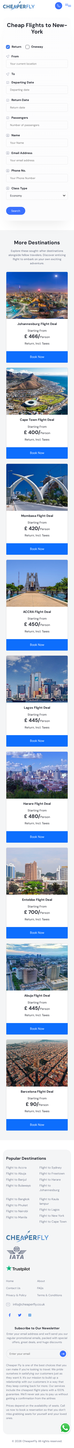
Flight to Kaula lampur (49, 1201)
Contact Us (13, 1288)
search (15, 211)
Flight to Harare (50, 1180)
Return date (20, 100)
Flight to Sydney (50, 1168)
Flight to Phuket (17, 1205)
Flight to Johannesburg (49, 1188)
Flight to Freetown (52, 1173)
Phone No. (18, 171)
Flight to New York (51, 1216)
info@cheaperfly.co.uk (29, 1304)
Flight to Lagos (49, 1210)
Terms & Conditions (49, 1295)
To (13, 74)
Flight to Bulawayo (18, 1186)
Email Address (21, 153)
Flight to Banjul (16, 1180)
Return (16, 47)
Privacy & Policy (16, 1295)
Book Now (37, 357)
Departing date (22, 82)
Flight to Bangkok (18, 1199)
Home (10, 1281)
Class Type (19, 188)
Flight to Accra (16, 1168)
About (41, 1281)
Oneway (37, 47)
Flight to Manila (16, 1217)
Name (15, 135)
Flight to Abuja (16, 1173)
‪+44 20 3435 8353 (58, 5)
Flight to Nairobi (17, 1211)
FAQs (40, 1288)
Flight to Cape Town (53, 1222)
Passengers (19, 118)
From (15, 56)
